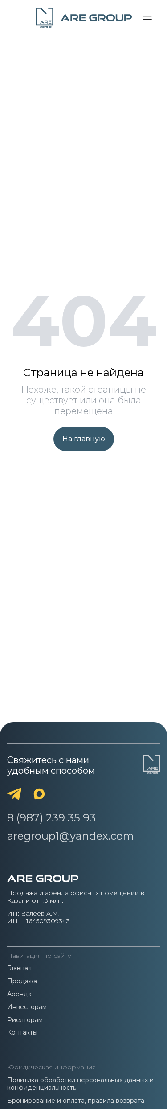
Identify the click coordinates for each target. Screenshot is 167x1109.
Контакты (22, 1032)
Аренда (19, 994)
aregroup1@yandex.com (70, 836)
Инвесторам (27, 1007)
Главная (19, 968)
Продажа (22, 981)
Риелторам (25, 1020)
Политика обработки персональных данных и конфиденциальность (80, 1084)
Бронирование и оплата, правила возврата (75, 1101)
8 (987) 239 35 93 (51, 818)
